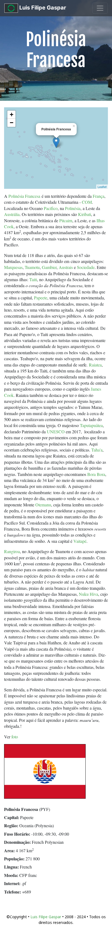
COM (87, 202)
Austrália (12, 214)
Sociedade (86, 267)
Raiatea (95, 365)
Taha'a (96, 450)
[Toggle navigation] (100, 8)
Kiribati (84, 214)
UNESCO (56, 431)
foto (14, 736)
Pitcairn (65, 220)
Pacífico (51, 208)
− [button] (11, 122)
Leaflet (102, 186)
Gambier (49, 267)
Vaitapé (79, 541)
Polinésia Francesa (24, 196)
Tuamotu (32, 267)
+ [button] (11, 114)
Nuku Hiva (88, 594)
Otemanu (43, 504)
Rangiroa (12, 551)
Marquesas (13, 267)
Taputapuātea (91, 425)
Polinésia (72, 208)
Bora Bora (96, 474)
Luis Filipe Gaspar (42, 7)
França (98, 196)
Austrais (66, 267)
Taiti (33, 279)
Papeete (40, 297)
